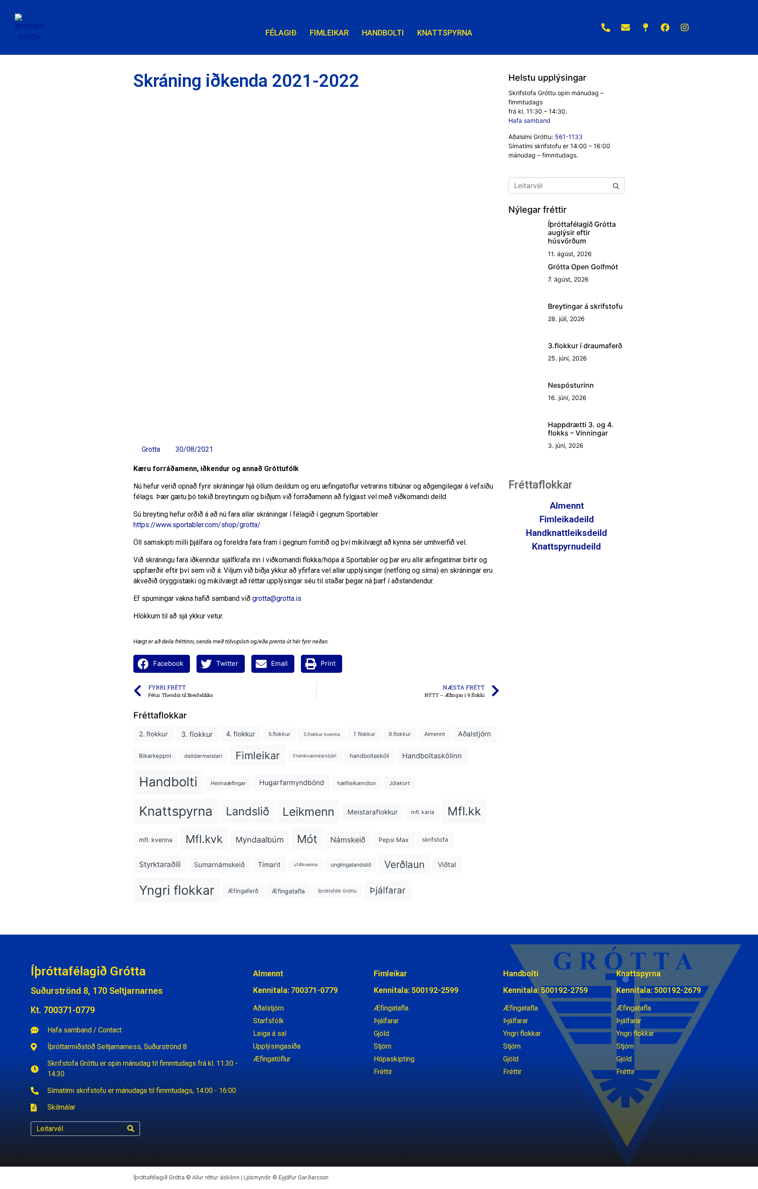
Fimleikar (258, 755)
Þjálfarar (388, 890)
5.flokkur (279, 734)
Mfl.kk (464, 811)
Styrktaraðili (160, 864)
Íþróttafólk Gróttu (337, 891)
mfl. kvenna (155, 839)
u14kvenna (306, 865)
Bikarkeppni (155, 755)
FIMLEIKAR (329, 32)
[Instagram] (685, 27)
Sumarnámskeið (219, 865)
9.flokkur (400, 734)
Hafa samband (529, 120)
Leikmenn (308, 811)
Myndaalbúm (260, 839)
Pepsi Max (394, 839)
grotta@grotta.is (276, 598)
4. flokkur (240, 734)
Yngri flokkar (177, 890)
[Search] (130, 1128)
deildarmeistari (203, 756)
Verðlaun (404, 864)
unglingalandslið (351, 864)
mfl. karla (422, 812)
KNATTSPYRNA (444, 32)
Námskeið (347, 839)
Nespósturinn (571, 385)
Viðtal (447, 865)
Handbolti (168, 781)
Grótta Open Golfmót (583, 266)
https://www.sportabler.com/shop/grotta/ (197, 525)
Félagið (281, 32)
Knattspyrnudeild (566, 546)
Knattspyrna (176, 811)
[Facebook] (665, 27)
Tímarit (269, 865)
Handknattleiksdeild (566, 533)
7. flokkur (364, 734)
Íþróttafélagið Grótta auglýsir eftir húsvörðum (582, 232)
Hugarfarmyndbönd (291, 782)
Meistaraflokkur (372, 812)
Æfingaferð (243, 890)
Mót (307, 839)
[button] (161, 664)
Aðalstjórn (474, 734)
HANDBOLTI (383, 32)
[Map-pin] (645, 27)
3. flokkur (197, 734)
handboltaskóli (369, 755)
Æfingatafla (288, 891)
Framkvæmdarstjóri (314, 756)
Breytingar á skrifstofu (585, 306)
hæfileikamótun (356, 783)
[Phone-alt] (606, 27)
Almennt (434, 734)
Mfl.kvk (204, 839)
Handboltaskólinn (432, 755)
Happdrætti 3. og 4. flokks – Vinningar (581, 428)
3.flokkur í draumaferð (585, 345)
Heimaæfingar (228, 783)
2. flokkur (153, 734)
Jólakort (399, 783)
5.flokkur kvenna (322, 734)
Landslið (247, 811)
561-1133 (569, 136)
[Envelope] (625, 27)
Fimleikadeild (567, 519)
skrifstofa (435, 839)
